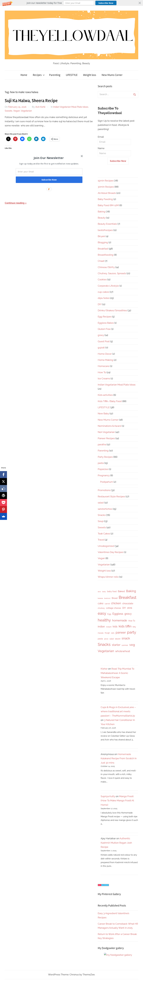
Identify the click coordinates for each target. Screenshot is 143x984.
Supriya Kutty (108, 796)
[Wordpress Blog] (3, 495)
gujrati (101, 347)
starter (116, 645)
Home (24, 75)
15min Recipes (105, 180)
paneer (121, 632)
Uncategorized (106, 546)
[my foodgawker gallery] (118, 954)
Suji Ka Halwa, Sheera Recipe (31, 100)
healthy (104, 620)
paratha (102, 444)
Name (101, 148)
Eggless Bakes (106, 322)
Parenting (54, 75)
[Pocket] (3, 502)
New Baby (103, 413)
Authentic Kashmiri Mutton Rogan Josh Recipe (116, 842)
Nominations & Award (109, 426)
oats (112, 633)
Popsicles (103, 469)
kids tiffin (125, 626)
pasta (101, 463)
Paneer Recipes (106, 438)
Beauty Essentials (107, 223)
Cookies (102, 279)
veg (132, 645)
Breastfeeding (105, 254)
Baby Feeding (105, 199)
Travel (101, 539)
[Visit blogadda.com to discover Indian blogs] (103, 885)
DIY (99, 304)
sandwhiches (105, 508)
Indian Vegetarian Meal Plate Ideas (70, 107)
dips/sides (103, 298)
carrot (107, 604)
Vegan (16, 110)
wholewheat (122, 651)
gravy (101, 335)
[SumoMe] (3, 516)
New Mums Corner (112, 75)
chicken (116, 603)
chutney (101, 608)
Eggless (117, 613)
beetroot (107, 598)
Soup (100, 521)
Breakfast (103, 248)
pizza (106, 639)
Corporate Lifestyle (108, 285)
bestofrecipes (105, 230)
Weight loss (89, 75)
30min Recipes (106, 186)
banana (100, 598)
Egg (109, 614)
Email (101, 136)
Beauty (101, 217)
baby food (112, 591)
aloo (99, 591)
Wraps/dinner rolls (108, 576)
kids (115, 626)
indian (101, 626)
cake (100, 603)
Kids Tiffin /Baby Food (110, 401)
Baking (101, 211)
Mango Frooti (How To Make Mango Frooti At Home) (117, 800)
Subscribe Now (105, 3)
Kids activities (105, 395)
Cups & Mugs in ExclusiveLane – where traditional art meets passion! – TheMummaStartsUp (118, 711)
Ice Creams (104, 378)
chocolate (127, 603)
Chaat (101, 261)
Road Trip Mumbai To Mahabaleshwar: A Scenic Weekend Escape (117, 673)
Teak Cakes (104, 533)
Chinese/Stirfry (106, 267)
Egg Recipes (104, 316)
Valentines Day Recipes (110, 552)
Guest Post (104, 341)
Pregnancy (104, 475)
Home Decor (105, 353)
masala (100, 633)
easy (102, 613)
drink (129, 608)
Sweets (8, 110)
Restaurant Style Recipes (111, 496)
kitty (134, 627)
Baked (121, 591)
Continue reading (14, 203)
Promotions (104, 490)
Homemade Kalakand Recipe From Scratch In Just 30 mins (119, 758)
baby (104, 591)
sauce (117, 639)
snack (126, 638)
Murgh (107, 633)
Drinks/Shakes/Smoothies (112, 310)
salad (101, 502)
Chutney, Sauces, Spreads (112, 273)
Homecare (103, 366)
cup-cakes (103, 291)
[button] (71, 3)
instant (108, 627)
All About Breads (107, 193)
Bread (114, 598)
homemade (119, 620)
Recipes (37, 75)
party (131, 632)
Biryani (101, 236)
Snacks (101, 515)
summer (125, 645)
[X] (3, 481)
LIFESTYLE (72, 75)
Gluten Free (104, 329)
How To (102, 372)
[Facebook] (3, 474)
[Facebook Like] (3, 488)
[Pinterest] (3, 509)
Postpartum (106, 481)
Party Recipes (105, 456)
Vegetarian (26, 110)
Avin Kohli (40, 107)
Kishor (104, 668)
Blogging (103, 242)
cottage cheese (113, 608)
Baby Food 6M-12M (108, 205)
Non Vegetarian (106, 432)
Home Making (105, 360)
